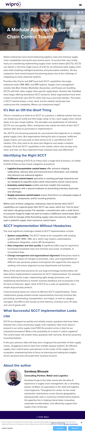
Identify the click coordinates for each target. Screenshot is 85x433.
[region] (42, 426)
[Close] (81, 422)
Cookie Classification (71, 424)
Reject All (75, 428)
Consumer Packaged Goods (17, 12)
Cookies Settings (7, 428)
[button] (78, 12)
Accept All (60, 428)
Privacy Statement (58, 424)
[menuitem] (82, 12)
